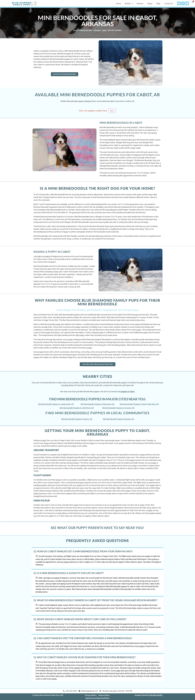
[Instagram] (183, 3)
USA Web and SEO (155, 695)
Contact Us (168, 3)
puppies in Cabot (127, 391)
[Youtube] (187, 3)
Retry (112, 111)
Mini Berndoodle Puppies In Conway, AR (118, 408)
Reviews (140, 3)
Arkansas (96, 30)
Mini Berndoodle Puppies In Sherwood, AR (97, 404)
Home (118, 3)
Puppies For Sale (85, 30)
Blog (158, 3)
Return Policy (104, 695)
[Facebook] (179, 3)
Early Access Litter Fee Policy (97, 698)
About (149, 3)
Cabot (104, 30)
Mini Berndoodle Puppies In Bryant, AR (118, 419)
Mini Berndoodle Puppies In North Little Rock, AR (139, 404)
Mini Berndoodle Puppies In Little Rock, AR (77, 408)
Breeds (128, 3)
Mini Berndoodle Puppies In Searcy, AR (76, 419)
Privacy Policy (91, 695)
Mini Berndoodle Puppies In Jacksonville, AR (56, 404)
